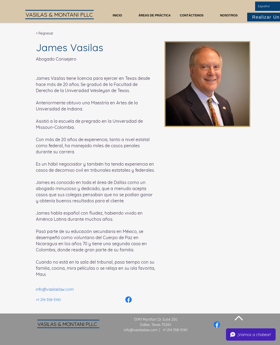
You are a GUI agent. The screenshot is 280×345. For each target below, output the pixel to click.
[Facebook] (128, 299)
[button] (154, 13)
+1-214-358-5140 (175, 330)
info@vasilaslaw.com (141, 330)
